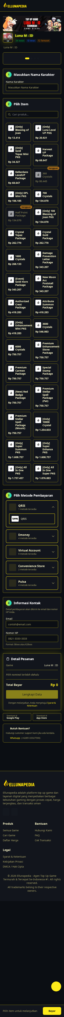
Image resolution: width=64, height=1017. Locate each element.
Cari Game (9, 835)
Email (9, 618)
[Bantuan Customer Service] (56, 986)
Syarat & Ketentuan (14, 856)
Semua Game (11, 830)
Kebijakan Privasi (13, 861)
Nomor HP (12, 633)
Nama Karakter (15, 81)
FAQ (37, 835)
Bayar (52, 1011)
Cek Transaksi (43, 840)
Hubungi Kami (43, 830)
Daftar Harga (10, 840)
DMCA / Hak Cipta (13, 866)
